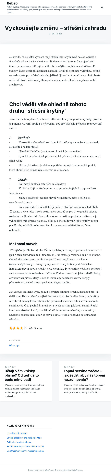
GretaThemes (76, 470)
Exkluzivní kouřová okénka (19, 442)
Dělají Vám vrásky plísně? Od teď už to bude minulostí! (22, 375)
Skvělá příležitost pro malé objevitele (24, 438)
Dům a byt (14, 345)
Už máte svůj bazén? (17, 433)
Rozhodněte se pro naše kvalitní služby (25, 446)
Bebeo (12, 3)
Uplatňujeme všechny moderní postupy (25, 451)
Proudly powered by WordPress (41, 470)
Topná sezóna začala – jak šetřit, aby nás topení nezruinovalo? (84, 375)
